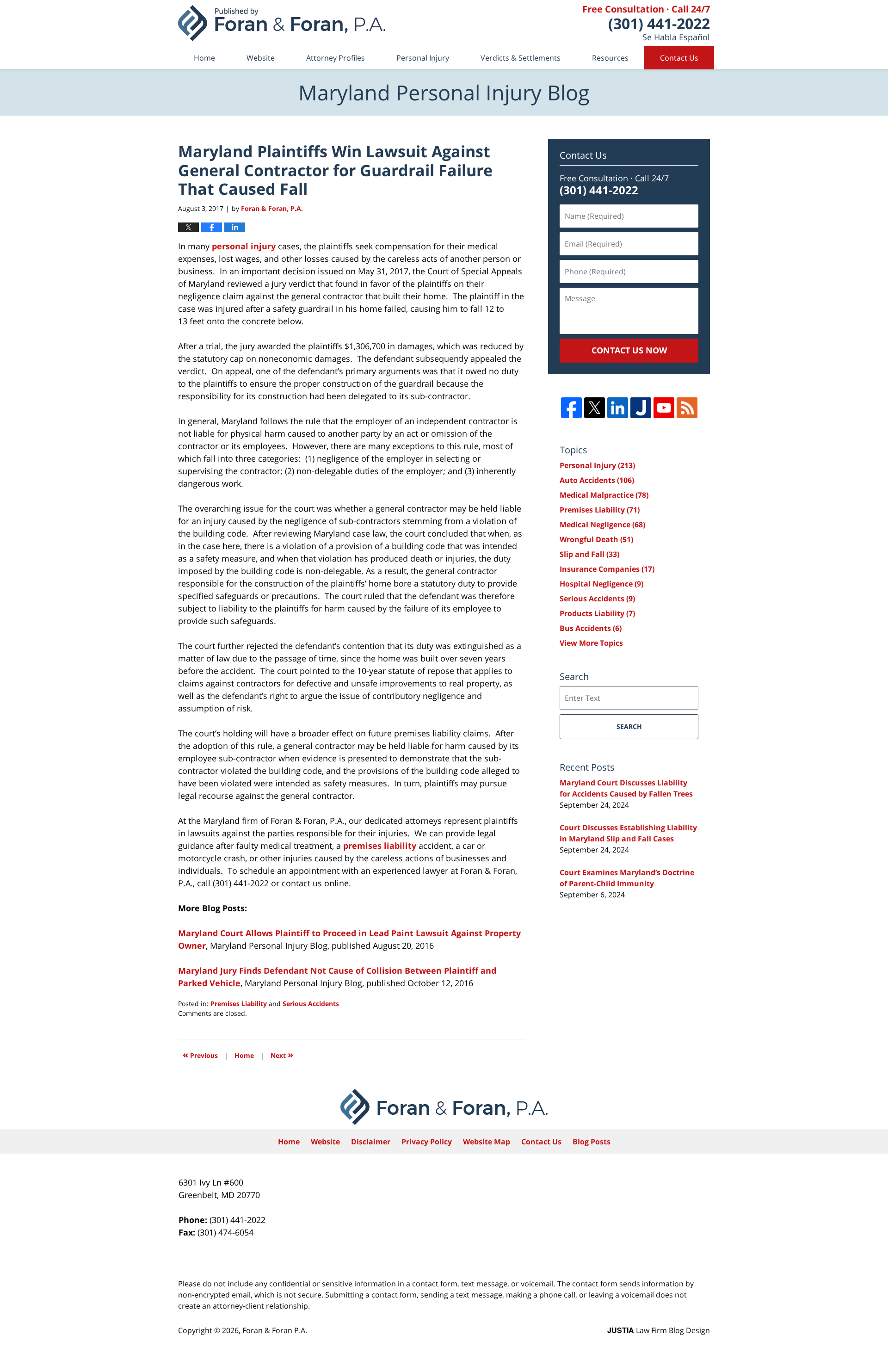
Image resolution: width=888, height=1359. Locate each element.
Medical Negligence (602, 524)
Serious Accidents (311, 1003)
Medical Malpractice (604, 495)
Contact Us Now (629, 350)
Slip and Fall (589, 554)
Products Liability (597, 613)
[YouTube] (664, 407)
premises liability (379, 845)
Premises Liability (238, 1003)
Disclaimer (370, 1142)
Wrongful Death (596, 539)
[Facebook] (571, 407)
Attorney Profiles (335, 58)
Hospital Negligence (601, 584)
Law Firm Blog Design (658, 1330)
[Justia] (640, 407)
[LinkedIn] (617, 407)
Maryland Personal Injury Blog (281, 23)
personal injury (244, 246)
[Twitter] (594, 407)
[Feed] (687, 407)
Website (261, 58)
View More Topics (591, 643)
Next (282, 1054)
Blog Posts (591, 1142)
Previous (200, 1054)
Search (629, 726)
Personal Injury (422, 58)
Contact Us (679, 58)
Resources (610, 58)
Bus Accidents (591, 628)
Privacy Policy (426, 1142)
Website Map (486, 1142)
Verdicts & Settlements (521, 58)
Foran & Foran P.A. (274, 1330)
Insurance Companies (607, 569)
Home (204, 58)
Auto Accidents (597, 480)
